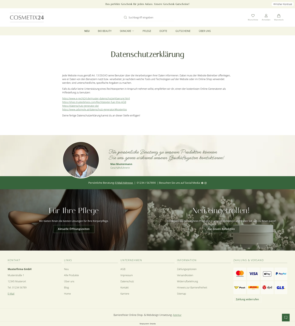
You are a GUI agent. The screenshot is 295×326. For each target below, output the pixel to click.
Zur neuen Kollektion (221, 229)
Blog (66, 287)
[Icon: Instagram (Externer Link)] (205, 182)
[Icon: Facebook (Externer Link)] (202, 182)
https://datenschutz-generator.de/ (80, 105)
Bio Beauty (105, 31)
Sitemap (181, 293)
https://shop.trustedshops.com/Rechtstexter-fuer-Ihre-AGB (94, 102)
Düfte (163, 31)
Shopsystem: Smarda (148, 324)
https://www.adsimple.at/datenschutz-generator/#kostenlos (94, 109)
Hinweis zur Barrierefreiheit (192, 287)
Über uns (205, 31)
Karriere (124, 293)
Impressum (126, 275)
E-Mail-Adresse (124, 182)
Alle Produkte (71, 275)
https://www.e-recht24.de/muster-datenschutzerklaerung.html (96, 98)
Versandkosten (185, 275)
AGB (122, 269)
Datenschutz (127, 281)
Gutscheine (183, 31)
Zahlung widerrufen (247, 299)
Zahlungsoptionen (187, 269)
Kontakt (124, 287)
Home (67, 293)
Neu (87, 31)
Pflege (147, 31)
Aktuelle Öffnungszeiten (74, 229)
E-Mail (11, 293)
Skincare (126, 31)
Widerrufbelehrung (187, 281)
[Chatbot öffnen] (286, 317)
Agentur (177, 315)
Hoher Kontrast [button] (284, 4)
